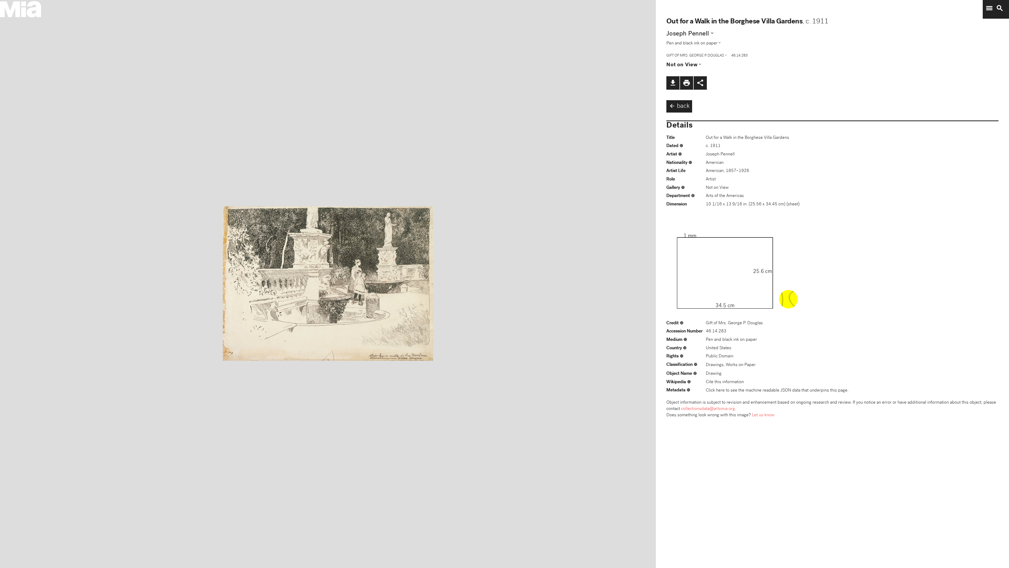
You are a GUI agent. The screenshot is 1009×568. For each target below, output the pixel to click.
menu (989, 8)
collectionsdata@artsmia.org (708, 409)
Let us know (763, 415)
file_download (673, 83)
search (1000, 8)
